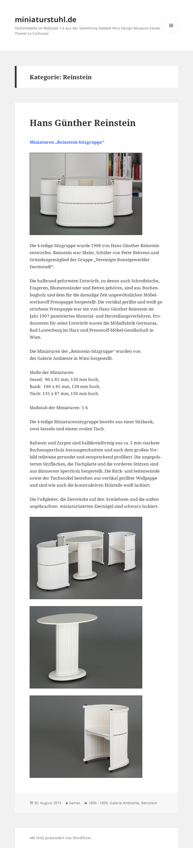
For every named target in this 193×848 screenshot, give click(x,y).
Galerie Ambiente (124, 802)
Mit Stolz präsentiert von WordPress (60, 837)
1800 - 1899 (98, 802)
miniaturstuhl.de (45, 19)
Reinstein (149, 802)
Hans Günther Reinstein (83, 123)
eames (74, 802)
